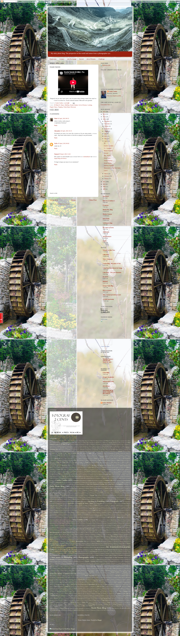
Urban (114, 598)
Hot (70, 514)
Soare (52, 584)
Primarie (76, 563)
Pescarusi (121, 555)
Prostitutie (80, 564)
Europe (92, 495)
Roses (51, 575)
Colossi (127, 476)
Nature (76, 545)
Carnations (92, 469)
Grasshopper (66, 510)
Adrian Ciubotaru (83, 446)
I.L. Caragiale (107, 148)
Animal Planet (113, 451)
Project (57, 564)
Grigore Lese (88, 510)
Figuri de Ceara (67, 499)
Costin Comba (59, 103)
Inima (92, 515)
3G (75, 442)
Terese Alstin (72, 591)
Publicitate (52, 566)
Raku (127, 566)
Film (73, 499)
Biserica (113, 460)
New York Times (115, 545)
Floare (102, 499)
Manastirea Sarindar (94, 532)
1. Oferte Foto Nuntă (71, 440)
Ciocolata (118, 474)
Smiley (97, 582)
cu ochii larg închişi (108, 299)
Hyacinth (79, 514)
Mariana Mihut (66, 534)
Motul (58, 541)
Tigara (101, 591)
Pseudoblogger (125, 564)
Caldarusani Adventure (62, 467)
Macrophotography (55, 532)
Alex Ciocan (72, 447)
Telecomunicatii (117, 589)
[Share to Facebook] (56, 110)
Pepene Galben (108, 555)
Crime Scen (118, 480)
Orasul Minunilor (94, 551)
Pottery (106, 561)
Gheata (128, 507)
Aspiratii (127, 455)
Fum (66, 505)
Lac (75, 525)
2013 (104, 116)
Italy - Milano (118, 520)
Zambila (64, 610)
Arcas (105, 453)
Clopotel (68, 476)
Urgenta (51, 600)
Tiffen (96, 591)
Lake (105, 525)
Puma (62, 566)
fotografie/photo (71, 503)
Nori (91, 547)
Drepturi (106, 490)
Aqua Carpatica (98, 453)
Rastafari (64, 568)
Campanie (103, 467)
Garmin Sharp (59, 507)
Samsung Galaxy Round (106, 577)
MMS (116, 538)
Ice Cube (117, 514)
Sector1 (112, 579)
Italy (112, 520)
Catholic (59, 472)
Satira (60, 579)
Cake (51, 467)
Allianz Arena (121, 447)
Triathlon (79, 595)
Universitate (80, 598)
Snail (125, 582)
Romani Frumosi (115, 572)
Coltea (51, 478)
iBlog (109, 514)
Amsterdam (95, 449)
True (112, 595)
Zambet (59, 610)
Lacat (79, 525)
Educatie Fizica (125, 492)
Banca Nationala (68, 458)
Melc (51, 536)
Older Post (93, 200)
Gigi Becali (73, 508)
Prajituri (51, 563)
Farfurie (99, 497)
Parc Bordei (118, 553)
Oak (61, 549)
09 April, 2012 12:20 (64, 154)
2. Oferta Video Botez (82, 440)
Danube (92, 486)
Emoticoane (120, 493)
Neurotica (101, 545)
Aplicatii (84, 453)
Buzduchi (115, 465)
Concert (76, 478)
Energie (51, 495)
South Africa (84, 584)
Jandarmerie (73, 522)
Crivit (100, 482)
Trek (74, 595)
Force (64, 501)
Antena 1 (53, 453)
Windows (104, 605)
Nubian (56, 549)
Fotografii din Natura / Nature (85, 503)
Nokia (76, 547)
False (84, 497)
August (106, 131)
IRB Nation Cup (67, 520)
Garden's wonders (108, 146)
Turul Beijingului (71, 597)
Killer (52, 525)
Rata (69, 568)
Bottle (78, 464)
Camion (97, 467)
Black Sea (52, 462)
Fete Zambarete (58, 499)
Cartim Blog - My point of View (112, 263)
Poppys (70, 561)
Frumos (56, 505)
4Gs (123, 442)
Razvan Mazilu (96, 568)
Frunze (61, 505)
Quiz (102, 566)
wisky (56, 608)
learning (89, 527)
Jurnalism (83, 523)
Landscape (128, 525)
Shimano (96, 581)
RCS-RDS (109, 568)
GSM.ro (100, 510)
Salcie (73, 577)
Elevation (89, 493)
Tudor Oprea (126, 595)
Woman (61, 608)
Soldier (63, 584)
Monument (113, 539)
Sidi (111, 581)
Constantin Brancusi (90, 478)
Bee (100, 458)
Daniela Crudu (85, 486)
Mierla (127, 536)
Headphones (83, 512)
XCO (129, 608)
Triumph (96, 595)
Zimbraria (93, 610)
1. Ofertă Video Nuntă (60, 440)
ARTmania (98, 455)
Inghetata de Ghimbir (84, 515)
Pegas (97, 555)
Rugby (64, 575)
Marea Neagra (116, 532)
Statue (98, 586)
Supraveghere (121, 588)
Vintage (108, 602)
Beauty (90, 458)
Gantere (112, 505)
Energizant (57, 495)
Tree (69, 595)
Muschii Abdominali (124, 541)
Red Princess (127, 568)
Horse (60, 514)
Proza (114, 564)
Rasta (59, 568)
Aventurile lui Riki (117, 456)
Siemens (115, 581)
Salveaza (82, 577)
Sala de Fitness (125, 575)
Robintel (105, 281)
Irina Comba (77, 520)
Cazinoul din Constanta (77, 472)
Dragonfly (85, 490)
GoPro (121, 508)
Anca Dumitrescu (125, 449)
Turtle (64, 597)
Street (117, 586)
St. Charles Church (79, 586)
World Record (115, 608)
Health (89, 512)
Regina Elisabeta (90, 570)
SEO (52, 581)
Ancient (51, 451)
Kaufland (110, 523)
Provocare (108, 564)
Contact (61, 59)
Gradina (127, 508)
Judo (78, 523)
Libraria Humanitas (64, 529)
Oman (114, 549)
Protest (91, 565)
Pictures (52, 559)
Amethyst (69, 449)
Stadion (86, 586)
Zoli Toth (103, 610)
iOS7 (114, 517)
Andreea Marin (87, 451)
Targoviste (66, 590)
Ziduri (87, 610)
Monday (58, 539)
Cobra (97, 476)
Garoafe (65, 507)
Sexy (80, 581)
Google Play (115, 508)
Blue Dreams (107, 155)
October (106, 126)
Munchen (116, 541)
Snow (129, 582)
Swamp (127, 588)
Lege (98, 527)
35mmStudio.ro (67, 442)
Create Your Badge (105, 346)
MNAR (121, 538)
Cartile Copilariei (125, 469)
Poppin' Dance (53, 107)
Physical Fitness (109, 557)
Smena (88, 582)
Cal (54, 467)
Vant (82, 600)
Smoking (110, 582)
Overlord (120, 551)
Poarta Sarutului (115, 559)
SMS (115, 582)
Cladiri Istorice (53, 476)
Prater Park (57, 563)
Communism (62, 478)
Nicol (55, 118)
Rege (58, 570)
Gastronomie (72, 507)
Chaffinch (118, 472)
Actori (75, 446)
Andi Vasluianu (66, 451)
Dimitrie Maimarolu (98, 488)
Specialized (92, 584)
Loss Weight (65, 530)
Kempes (128, 523)
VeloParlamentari (120, 600)
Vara (86, 600)
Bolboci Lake (67, 464)
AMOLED (82, 449)
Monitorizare (90, 539)
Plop (109, 559)
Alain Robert (117, 446)
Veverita (57, 602)
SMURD (120, 582)
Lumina (105, 530)
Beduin (96, 458)
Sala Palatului (53, 577)
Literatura (118, 529)
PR (122, 561)
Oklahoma (86, 549)
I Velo (100, 514)
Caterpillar (53, 472)
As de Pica (105, 455)
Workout (87, 608)
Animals (120, 451)
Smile (93, 582)
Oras (87, 551)
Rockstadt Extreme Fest (103, 572)
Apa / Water (67, 453)
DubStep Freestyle (109, 165)
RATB (73, 568)
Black (118, 460)
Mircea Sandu (99, 538)
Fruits (51, 505)
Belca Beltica (114, 458)
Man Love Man (84, 532)
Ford (69, 501)
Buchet (71, 465)
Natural (56, 154)
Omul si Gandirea (54, 551)
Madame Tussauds (67, 532)
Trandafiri (118, 593)
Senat (124, 579)
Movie (87, 541)
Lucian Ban (76, 530)
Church (100, 474)
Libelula (113, 527)
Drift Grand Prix (122, 490)
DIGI (64, 488)
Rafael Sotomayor (120, 566)
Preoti (63, 563)
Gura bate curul (111, 510)
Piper (75, 559)
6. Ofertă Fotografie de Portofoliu (77, 444)
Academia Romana (61, 446)
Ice (112, 514)
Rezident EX (114, 570)
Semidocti (118, 579)
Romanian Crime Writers (86, 574)
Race (106, 566)
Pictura (126, 557)
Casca (105, 471)
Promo (69, 564)
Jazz (87, 521)
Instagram (97, 515)
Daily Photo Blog (57, 486)
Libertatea (126, 527)
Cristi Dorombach (67, 482)
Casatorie (100, 471)
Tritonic (90, 595)
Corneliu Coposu (121, 478)
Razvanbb (103, 568)
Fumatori (70, 505)
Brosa (123, 464)
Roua (55, 575)
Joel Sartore (117, 521)
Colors (122, 476)
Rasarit (54, 568)
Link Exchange (71, 59)
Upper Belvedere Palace (105, 598)
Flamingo (93, 499)
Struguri (66, 588)
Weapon (80, 604)
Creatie (100, 480)
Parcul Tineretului (54, 555)
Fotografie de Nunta (60, 503)
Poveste (111, 561)
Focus (54, 501)
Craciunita (95, 480)
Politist (51, 561)
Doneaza (70, 490)
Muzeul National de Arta (97, 543)
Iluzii (52, 515)
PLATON (105, 277)
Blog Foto (65, 462)
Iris (89, 520)
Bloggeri (87, 462)
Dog (56, 490)
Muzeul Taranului (108, 543)
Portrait (81, 561)
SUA (70, 588)
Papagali (107, 553)
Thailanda (84, 591)
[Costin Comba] (106, 344)
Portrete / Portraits (90, 561)
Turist (51, 597)
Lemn (102, 527)
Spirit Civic (118, 584)
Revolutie (107, 570)
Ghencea (53, 508)
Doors (75, 490)
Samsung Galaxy (95, 577)
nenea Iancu (94, 545)
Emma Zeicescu (111, 493)
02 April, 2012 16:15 (66, 131)
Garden (121, 505)
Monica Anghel (71, 539)
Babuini (124, 456)
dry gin (62, 492)
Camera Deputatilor (81, 467)
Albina (51, 447)
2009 (104, 186)
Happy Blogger (71, 512)
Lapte (57, 527)
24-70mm (106, 440)
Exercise (127, 495)
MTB (98, 541)
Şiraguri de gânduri (108, 377)
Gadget (85, 505)
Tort (62, 593)
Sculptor (102, 579)
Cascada (109, 471)
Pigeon (70, 559)
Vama (66, 600)
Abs (122, 444)
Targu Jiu (73, 589)
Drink (129, 490)
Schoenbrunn (81, 579)
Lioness (112, 529)
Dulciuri (78, 492)
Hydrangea (85, 514)
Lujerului (99, 530)
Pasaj (75, 555)
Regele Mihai (64, 570)
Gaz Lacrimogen (95, 507)
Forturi (78, 501)
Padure (65, 553)
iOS (109, 517)
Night (129, 545)
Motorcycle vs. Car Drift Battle (112, 168)
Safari (98, 575)
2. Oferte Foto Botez (93, 440)
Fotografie (114, 501)
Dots (80, 490)
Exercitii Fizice (53, 497)
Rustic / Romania (89, 575)
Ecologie (101, 492)
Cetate (112, 473)
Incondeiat (69, 515)
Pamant (97, 553)
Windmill (98, 605)
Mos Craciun (126, 539)
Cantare (65, 469)
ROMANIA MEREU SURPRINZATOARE (63, 574)
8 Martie (92, 444)
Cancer (122, 467)
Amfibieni (75, 449)
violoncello (114, 602)
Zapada (74, 610)
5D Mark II (57, 105)
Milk (74, 538)
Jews (107, 521)
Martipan (93, 534)
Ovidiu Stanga (59, 553)
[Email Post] (73, 103)
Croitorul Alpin (106, 482)
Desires (121, 486)
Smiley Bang (103, 582)
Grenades (81, 510)
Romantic (112, 573)
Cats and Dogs (66, 472)
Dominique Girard (63, 490)
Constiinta (98, 478)
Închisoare (63, 515)
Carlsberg (86, 469)
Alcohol (56, 447)
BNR (127, 462)
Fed (108, 497)
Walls (61, 604)
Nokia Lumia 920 (84, 547)
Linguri (107, 529)
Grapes (56, 510)
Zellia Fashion (81, 610)
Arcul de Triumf (125, 453)
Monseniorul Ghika (99, 539)
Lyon (113, 530)
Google (109, 508)
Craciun (89, 480)
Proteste (97, 564)
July (105, 133)
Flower (128, 499)
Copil (108, 478)
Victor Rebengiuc (64, 602)
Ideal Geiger (127, 514)
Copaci (103, 478)
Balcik (56, 458)
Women (66, 608)
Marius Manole (74, 534)
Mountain (63, 541)
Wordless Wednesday (78, 608)
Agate (111, 446)
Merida (69, 536)
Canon (58, 469)
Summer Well (82, 588)
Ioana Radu (106, 218)
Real (114, 568)
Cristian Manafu (76, 482)
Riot (50, 572)
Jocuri (111, 521)
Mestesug (96, 536)
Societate (58, 584)
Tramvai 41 (111, 593)
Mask (104, 534)
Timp (116, 591)
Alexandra (57, 131)
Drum (58, 492)
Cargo (80, 469)
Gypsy (122, 510)
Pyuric (78, 566)
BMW (123, 462)
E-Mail (95, 492)
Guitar (105, 510)
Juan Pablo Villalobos (70, 523)
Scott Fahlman (96, 579)
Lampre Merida (116, 525)
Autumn (102, 456)
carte (114, 469)
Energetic (127, 493)
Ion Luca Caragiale (101, 517)
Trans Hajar (126, 593)
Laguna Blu (99, 525)
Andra (73, 451)
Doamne (127, 488)
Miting (105, 538)
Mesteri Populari (108, 150)
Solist (68, 584)
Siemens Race (122, 581)
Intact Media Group (106, 515)
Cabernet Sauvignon (124, 465)
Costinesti (84, 480)
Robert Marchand (71, 572)
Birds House (107, 460)
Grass (61, 510)
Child (129, 472)
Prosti (74, 564)
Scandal (65, 579)
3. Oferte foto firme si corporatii (117, 440)
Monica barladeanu (81, 539)
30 (104, 143)
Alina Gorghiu (113, 447)
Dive (122, 488)
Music (67, 543)
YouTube (53, 610)
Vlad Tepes (126, 602)
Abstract (127, 444)
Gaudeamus (83, 507)
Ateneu (68, 456)
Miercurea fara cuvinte (117, 536)
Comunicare (70, 478)
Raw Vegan (78, 568)
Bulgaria (102, 465)
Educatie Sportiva (53, 493)
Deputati (111, 486)
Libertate (119, 527)
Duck (73, 492)
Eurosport (100, 495)
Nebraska (88, 545)
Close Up (74, 476)
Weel (125, 604)
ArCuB (117, 453)
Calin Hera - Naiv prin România (112, 272)
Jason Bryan (81, 522)
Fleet (98, 499)
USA (56, 600)
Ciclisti (112, 474)
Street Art (124, 586)
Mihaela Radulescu (54, 538)
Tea (98, 589)
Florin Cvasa (121, 499)
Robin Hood (107, 158)
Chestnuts (124, 472)
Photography (83, 557)
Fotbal (84, 501)
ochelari (72, 549)
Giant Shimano (66, 508)
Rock (86, 572)
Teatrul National (108, 589)
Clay (59, 476)
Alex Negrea (87, 447)
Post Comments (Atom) (63, 204)
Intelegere (114, 515)
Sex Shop (66, 581)
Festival (51, 499)
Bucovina (77, 465)
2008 (104, 189)
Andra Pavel (79, 451)
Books (73, 464)
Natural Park (70, 545)
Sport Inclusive (107, 236)
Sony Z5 (77, 584)
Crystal (113, 482)
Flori (116, 499)
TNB (120, 591)
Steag (102, 586)
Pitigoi (88, 559)
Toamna (125, 591)
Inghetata (76, 515)
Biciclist (65, 460)
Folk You (59, 501)
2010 (104, 184)
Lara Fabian (63, 527)
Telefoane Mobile (126, 589)
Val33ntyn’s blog (107, 223)
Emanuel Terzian (96, 493)
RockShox (92, 572)
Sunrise (98, 588)
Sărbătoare (128, 577)
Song (72, 584)
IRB (61, 520)
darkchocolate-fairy (108, 381)
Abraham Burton (106, 444)
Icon (122, 514)
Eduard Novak (109, 492)
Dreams (100, 490)
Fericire (122, 497)
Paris (61, 555)
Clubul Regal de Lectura (88, 476)
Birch (91, 460)
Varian (90, 600)
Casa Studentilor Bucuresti (90, 471)
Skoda (56, 582)
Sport (55, 586)
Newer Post (54, 200)
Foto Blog (91, 501)
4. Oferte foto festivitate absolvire (109, 442)
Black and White (125, 460)
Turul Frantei (102, 597)
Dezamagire (52, 488)
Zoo (108, 610)
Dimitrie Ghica (89, 488)
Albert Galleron (125, 446)
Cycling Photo (110, 484)
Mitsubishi (111, 538)
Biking (87, 460)
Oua (115, 551)
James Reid (66, 522)
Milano (69, 538)
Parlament (70, 555)
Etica (77, 495)
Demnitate (98, 486)
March (106, 173)
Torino (57, 593)
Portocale (76, 561)
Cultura (56, 484)
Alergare (66, 447)
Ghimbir (59, 508)
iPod (57, 520)
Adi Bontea (106, 232)
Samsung (88, 577)
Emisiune (104, 493)
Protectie (86, 564)
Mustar (83, 543)
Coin (118, 476)
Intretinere (92, 517)
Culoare (127, 482)
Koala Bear (62, 525)
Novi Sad (96, 547)
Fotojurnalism (99, 503)
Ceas (85, 472)
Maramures (108, 532)
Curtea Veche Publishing (92, 484)
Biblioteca (53, 460)
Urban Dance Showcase (69, 107)
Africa (98, 446)
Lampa (109, 525)
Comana (56, 478)
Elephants (83, 493)
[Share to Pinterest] (58, 110)
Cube (122, 482)
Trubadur (102, 595)
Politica (127, 559)
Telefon (53, 591)
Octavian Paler (79, 549)
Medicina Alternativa (124, 534)
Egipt (60, 493)
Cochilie (102, 476)
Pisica (79, 559)
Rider (120, 570)
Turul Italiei (109, 597)
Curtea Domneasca (80, 484)
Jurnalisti (89, 523)
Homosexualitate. (53, 514)
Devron (127, 486)
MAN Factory (76, 532)
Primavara (82, 563)
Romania (125, 572)
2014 (104, 114)
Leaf (85, 527)
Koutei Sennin (74, 105)
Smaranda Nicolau (74, 582)
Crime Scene (126, 480)
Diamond (59, 488)
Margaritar (123, 532)
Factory (75, 497)
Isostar (93, 520)
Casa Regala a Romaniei (76, 471)
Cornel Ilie (113, 478)
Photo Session (56, 557)
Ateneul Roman (108, 160)
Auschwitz (83, 456)
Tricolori (85, 595)
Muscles (56, 543)
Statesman (92, 586)
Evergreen (105, 205)
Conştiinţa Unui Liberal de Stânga (112, 268)
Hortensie (66, 514)
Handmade (56, 512)
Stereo (112, 586)
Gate (78, 507)
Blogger (81, 462)
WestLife (62, 605)
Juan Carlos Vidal (60, 523)
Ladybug (93, 525)
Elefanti (77, 493)
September (107, 128)
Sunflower (92, 588)
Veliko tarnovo (97, 600)
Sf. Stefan (85, 581)
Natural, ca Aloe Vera (109, 250)
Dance (62, 105)
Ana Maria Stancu (115, 449)
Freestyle (110, 503)
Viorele (120, 602)
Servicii (81, 59)
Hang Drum (63, 512)
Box (83, 464)
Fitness (83, 499)
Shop (102, 581)
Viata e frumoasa (107, 259)
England (72, 495)
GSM (93, 510)
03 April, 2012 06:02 (63, 143)
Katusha (104, 523)
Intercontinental (121, 515)
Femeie (112, 497)
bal (52, 458)
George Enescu (116, 507)
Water (69, 604)
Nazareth (82, 545)
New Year (108, 545)
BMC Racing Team (115, 462)
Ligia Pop (101, 529)
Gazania (102, 507)
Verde (127, 600)
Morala (119, 539)
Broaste (118, 464)
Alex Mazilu (80, 447)
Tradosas (93, 593)
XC (120, 608)
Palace (75, 553)
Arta (80, 455)
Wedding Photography (117, 604)
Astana (51, 456)
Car (75, 469)
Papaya (112, 553)
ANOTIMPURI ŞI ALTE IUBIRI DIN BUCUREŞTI (108, 392)
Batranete (85, 458)
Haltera (127, 510)
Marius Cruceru (107, 214)
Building (94, 465)
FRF (115, 503)
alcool (61, 448)
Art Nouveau (74, 455)
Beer (104, 458)
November (107, 124)
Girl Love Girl (84, 508)
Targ (61, 589)
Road (59, 572)
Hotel (74, 514)
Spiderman (112, 584)
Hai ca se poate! (107, 290)
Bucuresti (84, 465)
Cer (96, 472)
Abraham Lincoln (116, 444)
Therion (90, 591)
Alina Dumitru (104, 447)
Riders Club (126, 570)
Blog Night (74, 462)
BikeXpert (81, 460)
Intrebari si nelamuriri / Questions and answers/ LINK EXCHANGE (73, 517)
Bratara (94, 464)
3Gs (79, 442)
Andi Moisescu (58, 451)
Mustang (78, 543)
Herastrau (115, 512)
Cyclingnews (119, 484)
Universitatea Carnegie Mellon (91, 598)
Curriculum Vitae (105, 104)
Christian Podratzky (76, 474)
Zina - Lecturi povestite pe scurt (112, 295)
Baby (129, 456)
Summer (75, 588)
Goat (101, 508)
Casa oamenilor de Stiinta (55, 471)
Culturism (62, 484)
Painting (71, 553)
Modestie (127, 538)
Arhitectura (52, 455)
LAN (123, 525)
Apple (90, 453)
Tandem (56, 589)
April (106, 141)
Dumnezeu (84, 492)
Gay (88, 507)
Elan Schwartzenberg (68, 493)
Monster (107, 539)
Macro (127, 530)
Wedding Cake (107, 604)
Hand (51, 512)
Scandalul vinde (72, 579)
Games (96, 505)
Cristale (51, 482)
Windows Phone (111, 605)
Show (107, 581)
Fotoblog (101, 501)
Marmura (87, 534)
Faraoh (88, 497)
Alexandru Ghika (95, 447)
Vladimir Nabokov (54, 604)
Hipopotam (121, 512)
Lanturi (52, 527)
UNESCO (56, 598)
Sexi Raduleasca (73, 581)
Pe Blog (92, 555)
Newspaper (123, 545)
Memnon (56, 536)
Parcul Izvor (126, 553)
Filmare (78, 499)
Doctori (51, 490)
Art (69, 455)
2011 (104, 181)
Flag (88, 499)
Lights (95, 529)
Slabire (66, 582)
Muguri (110, 541)
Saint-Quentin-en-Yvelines (107, 575)
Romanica (96, 573)
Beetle (108, 458)
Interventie (53, 517)
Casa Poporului (66, 471)
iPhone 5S (52, 520)
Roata (64, 572)
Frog (119, 503)
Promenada (63, 564)
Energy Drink (65, 495)
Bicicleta (59, 460)
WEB (85, 604)
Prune (118, 564)
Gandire (106, 505)
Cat (123, 471)
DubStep (67, 105)
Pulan (57, 566)
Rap (50, 568)
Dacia (127, 484)
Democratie (104, 486)
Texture (78, 591)
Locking (90, 105)
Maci (123, 530)
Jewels (102, 522)
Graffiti (51, 510)
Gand (102, 505)
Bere (120, 458)
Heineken (104, 512)
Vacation (61, 600)
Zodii (98, 610)
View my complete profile (114, 96)
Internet (128, 515)
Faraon (93, 497)
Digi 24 (68, 488)
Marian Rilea (58, 534)
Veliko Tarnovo (105, 600)
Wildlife (90, 606)
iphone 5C (126, 517)
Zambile (69, 610)
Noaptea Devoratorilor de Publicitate (64, 547)
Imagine (57, 515)
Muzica (115, 543)
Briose (107, 464)
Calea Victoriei (72, 467)
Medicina (115, 534)
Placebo (93, 559)
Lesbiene (107, 527)
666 (87, 444)
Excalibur (120, 495)
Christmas (85, 474)
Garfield (127, 505)
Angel (106, 451)
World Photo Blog (98, 608)
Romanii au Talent (104, 573)
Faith (80, 497)
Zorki (112, 610)
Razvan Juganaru (87, 568)
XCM (124, 608)
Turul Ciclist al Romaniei (82, 597)
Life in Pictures (91, 59)
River (55, 572)
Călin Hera (106, 254)
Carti (118, 469)
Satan (56, 579)
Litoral (123, 529)
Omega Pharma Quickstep (123, 549)
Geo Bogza (108, 507)
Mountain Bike (71, 541)
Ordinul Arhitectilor (104, 551)
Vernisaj (51, 602)
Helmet (109, 512)
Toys (88, 593)
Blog (57, 462)
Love (70, 530)
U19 (51, 598)
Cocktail (107, 476)
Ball (62, 458)
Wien (84, 606)
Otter (111, 551)
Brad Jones (88, 464)
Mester (81, 536)
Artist (93, 455)
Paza (88, 555)
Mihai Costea (63, 538)
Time (111, 591)
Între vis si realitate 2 (109, 200)
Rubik (60, 575)
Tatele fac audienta (81, 589)
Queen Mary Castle (95, 566)
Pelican (101, 555)
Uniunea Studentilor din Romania (67, 598)
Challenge (101, 59)
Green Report (74, 510)
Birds (100, 460)
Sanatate (115, 577)
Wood (71, 608)
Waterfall (74, 604)
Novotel (106, 153)
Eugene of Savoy (84, 495)
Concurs (82, 478)
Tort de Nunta (68, 593)
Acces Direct (69, 446)
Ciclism (106, 474)
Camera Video (91, 467)
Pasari (79, 555)
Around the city (61, 455)
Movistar (93, 541)
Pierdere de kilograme (62, 559)
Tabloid (51, 589)
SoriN (104, 241)
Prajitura (127, 561)
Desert (116, 486)
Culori (51, 484)
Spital (51, 586)
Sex (61, 581)
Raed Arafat (112, 566)
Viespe (89, 602)
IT (104, 520)
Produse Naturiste (121, 563)
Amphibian (88, 449)
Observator (66, 549)
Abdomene (98, 444)
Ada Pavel (106, 196)
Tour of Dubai (77, 593)
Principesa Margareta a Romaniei (108, 563)
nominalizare (86, 156)
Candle (127, 467)
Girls (90, 508)
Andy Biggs (100, 451)
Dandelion (77, 486)
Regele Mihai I (72, 570)
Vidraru (78, 602)
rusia (82, 575)
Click (63, 476)
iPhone (119, 517)
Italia (108, 520)
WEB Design (91, 604)
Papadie (102, 553)
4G (119, 442)
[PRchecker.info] (105, 65)
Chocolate (68, 474)
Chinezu (62, 474)
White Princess (77, 606)
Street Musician (58, 588)
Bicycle (70, 460)
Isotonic (100, 520)
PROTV (102, 564)
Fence (117, 497)
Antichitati (60, 453)
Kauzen (115, 523)
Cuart (118, 482)
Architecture (111, 453)
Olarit (92, 549)
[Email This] (51, 110)
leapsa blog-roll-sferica (60, 158)
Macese (118, 530)
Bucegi (58, 465)
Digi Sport (74, 488)
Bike (75, 460)
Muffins (104, 541)
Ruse (78, 575)
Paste (83, 555)
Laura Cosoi (79, 527)
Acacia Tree (52, 446)
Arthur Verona (86, 455)
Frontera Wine (125, 503)
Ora (83, 551)
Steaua (107, 586)
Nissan (52, 547)
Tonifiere (52, 593)
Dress (111, 490)
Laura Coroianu (71, 527)
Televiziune (59, 591)
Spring (61, 586)
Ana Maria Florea (104, 449)
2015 (104, 111)
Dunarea (90, 492)
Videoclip (72, 602)
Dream (95, 490)
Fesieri (127, 497)
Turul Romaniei (117, 597)
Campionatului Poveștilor (113, 467)
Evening (106, 495)
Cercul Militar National (104, 472)
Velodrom (113, 600)
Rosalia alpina (125, 574)
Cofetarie (113, 476)
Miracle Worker (80, 538)
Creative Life (108, 480)
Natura (58, 545)
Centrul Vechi (90, 472)
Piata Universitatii (119, 557)
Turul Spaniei (126, 597)
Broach (112, 464)
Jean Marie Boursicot (94, 521)
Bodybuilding (53, 464)
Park (65, 555)
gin (78, 508)
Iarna (104, 514)
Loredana (58, 530)
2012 (104, 119)
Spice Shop (100, 584)
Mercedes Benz (63, 536)
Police (122, 559)
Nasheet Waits (122, 543)
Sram (72, 586)
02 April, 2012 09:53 (63, 118)
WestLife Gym (69, 605)
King (57, 525)
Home (73, 200)
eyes (65, 497)
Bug (89, 465)
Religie (97, 570)
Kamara (99, 523)
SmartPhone (82, 582)
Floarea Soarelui (109, 499)
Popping (60, 107)
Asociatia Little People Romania (116, 455)
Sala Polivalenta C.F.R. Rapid (63, 577)
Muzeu (88, 543)
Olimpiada (108, 549)
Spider (106, 584)
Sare (52, 579)
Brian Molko (101, 464)
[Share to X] (54, 110)
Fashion (104, 497)
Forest (73, 501)
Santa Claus (121, 577)
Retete (102, 570)
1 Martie (51, 440)
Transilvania (63, 595)
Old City (102, 549)
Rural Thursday (71, 575)
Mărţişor (99, 534)
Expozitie (60, 497)
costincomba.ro (76, 480)
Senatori (128, 579)
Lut (109, 530)
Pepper (115, 555)
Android (94, 451)
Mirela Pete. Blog (108, 209)
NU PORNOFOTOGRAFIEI (118, 547)
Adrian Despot (92, 446)
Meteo (101, 536)
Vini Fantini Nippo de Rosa (99, 602)
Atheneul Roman (75, 456)
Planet (98, 559)
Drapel (90, 490)
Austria (89, 456)
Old (96, 549)
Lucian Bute (83, 530)
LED (94, 527)
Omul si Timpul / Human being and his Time (70, 551)
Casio (114, 471)
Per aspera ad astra (108, 227)
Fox (105, 503)
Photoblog (68, 557)
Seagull (107, 579)
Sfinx (90, 581)
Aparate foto (75, 453)
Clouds (79, 476)
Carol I (106, 170)
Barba (80, 458)
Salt (77, 577)
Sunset (103, 588)
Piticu (83, 559)
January (106, 178)
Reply (55, 125)
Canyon (70, 469)
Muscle (51, 543)
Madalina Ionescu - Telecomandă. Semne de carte (108, 360)
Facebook (70, 497)
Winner (127, 605)
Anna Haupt (127, 451)
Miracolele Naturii (90, 538)
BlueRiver (106, 462)
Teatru (101, 589)
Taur (88, 589)
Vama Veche (71, 600)
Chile (52, 474)
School (89, 579)
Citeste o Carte (125, 474)
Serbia (56, 581)
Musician (72, 543)
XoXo (55, 143)
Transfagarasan (54, 595)
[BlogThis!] (52, 110)
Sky (61, 582)
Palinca (91, 553)
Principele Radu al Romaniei (93, 563)
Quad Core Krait (85, 566)
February (107, 176)
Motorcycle (52, 541)
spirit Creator (126, 584)
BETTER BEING (126, 458)
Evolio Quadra (113, 495)
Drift (115, 490)
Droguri (53, 492)
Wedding (100, 604)
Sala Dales (117, 575)
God (105, 508)
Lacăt (83, 525)
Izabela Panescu (57, 521)
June (105, 136)
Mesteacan (75, 536)
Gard (117, 505)
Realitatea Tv (120, 568)
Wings (122, 605)
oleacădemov (106, 386)
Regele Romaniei (81, 570)
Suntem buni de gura (111, 588)
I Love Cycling (93, 514)
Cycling (102, 484)
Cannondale (52, 469)
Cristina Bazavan (93, 482)
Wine (118, 606)
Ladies (88, 525)
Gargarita (52, 507)
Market (81, 534)
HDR (77, 512)
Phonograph (127, 555)
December (107, 121)
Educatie (117, 492)
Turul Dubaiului (93, 597)
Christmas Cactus (93, 474)
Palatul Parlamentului (83, 553)
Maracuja (102, 532)
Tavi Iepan (92, 589)
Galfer (90, 505)
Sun (87, 588)
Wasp (65, 604)
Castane (119, 471)
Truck (107, 595)
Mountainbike (79, 541)
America (63, 449)
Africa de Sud (105, 446)
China (57, 474)
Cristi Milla (106, 372)
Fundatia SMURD (78, 505)
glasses (96, 508)
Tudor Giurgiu (118, 595)
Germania (123, 507)
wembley (56, 605)
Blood (92, 462)
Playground (103, 559)
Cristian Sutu (84, 482)
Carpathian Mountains (106, 469)
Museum (62, 543)
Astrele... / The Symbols (60, 456)
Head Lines (53, 59)
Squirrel (67, 586)
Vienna (83, 602)
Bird (96, 460)
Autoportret (95, 456)
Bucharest (64, 465)
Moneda (64, 539)
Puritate (73, 566)
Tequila (65, 591)
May (105, 138)
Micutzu (107, 536)
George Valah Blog (108, 286)
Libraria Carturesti (54, 529)
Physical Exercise (99, 557)
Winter (51, 608)
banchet (75, 458)
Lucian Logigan (91, 530)
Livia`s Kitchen (107, 402)
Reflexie (53, 570)
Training (104, 593)
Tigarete (106, 591)
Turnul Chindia (57, 597)
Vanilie (77, 600)
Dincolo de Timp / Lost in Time (112, 488)
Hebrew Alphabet (96, 512)
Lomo (52, 530)
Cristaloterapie (58, 482)
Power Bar (117, 561)
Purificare (67, 566)
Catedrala (128, 471)
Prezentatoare (69, 563)
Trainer (98, 593)
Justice (94, 523)
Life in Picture (74, 529)
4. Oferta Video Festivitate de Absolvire (91, 442)
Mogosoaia (52, 539)
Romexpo (118, 573)
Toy (84, 593)
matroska (109, 534)
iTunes (124, 520)
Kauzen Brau (122, 523)
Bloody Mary (99, 462)
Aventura (109, 456)
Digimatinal (81, 488)
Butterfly (109, 465)
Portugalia (100, 561)
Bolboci (59, 464)
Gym (118, 510)
